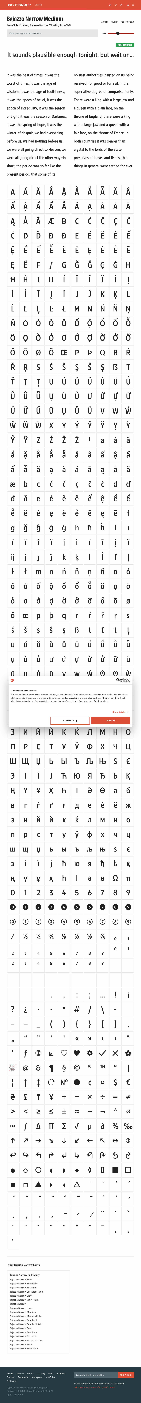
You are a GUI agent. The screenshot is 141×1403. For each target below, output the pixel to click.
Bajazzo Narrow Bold (21, 1328)
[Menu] (133, 5)
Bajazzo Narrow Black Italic (24, 1348)
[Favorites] (115, 5)
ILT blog (41, 1373)
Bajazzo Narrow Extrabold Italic (26, 1340)
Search (20, 1373)
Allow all (110, 720)
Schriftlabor (20, 25)
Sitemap (60, 1373)
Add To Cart (125, 44)
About (104, 22)
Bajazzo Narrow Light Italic (24, 1299)
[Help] (121, 5)
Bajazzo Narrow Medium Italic (26, 1316)
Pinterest (12, 1381)
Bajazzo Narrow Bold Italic (23, 1332)
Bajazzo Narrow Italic (21, 1308)
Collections (127, 22)
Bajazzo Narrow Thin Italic (24, 1283)
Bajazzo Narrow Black (21, 1344)
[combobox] (61, 5)
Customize (68, 720)
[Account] (110, 5)
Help (50, 1373)
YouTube (50, 1377)
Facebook (23, 1377)
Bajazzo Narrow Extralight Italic (26, 1291)
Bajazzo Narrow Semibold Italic (26, 1324)
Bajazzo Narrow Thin (21, 1279)
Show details (118, 712)
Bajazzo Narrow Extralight (23, 1287)
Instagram (37, 1377)
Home (10, 1373)
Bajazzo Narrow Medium (23, 1312)
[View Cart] (128, 5)
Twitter (11, 1377)
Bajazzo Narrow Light (21, 1295)
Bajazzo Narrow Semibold (23, 1320)
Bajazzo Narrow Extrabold (23, 1336)
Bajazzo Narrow (39, 25)
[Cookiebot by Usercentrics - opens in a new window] (118, 680)
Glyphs (114, 22)
